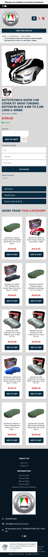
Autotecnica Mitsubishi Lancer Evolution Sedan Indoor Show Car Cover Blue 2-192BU (12, 380)
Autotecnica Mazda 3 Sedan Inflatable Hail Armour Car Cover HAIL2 (12, 426)
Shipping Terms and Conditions (24, 487)
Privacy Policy (24, 478)
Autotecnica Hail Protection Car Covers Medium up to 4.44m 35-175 (12, 333)
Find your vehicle (24, 31)
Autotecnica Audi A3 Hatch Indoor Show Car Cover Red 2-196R (36, 240)
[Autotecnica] (10, 18)
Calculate (24, 169)
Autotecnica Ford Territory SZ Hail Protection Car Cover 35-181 (36, 333)
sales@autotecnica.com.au (16, 524)
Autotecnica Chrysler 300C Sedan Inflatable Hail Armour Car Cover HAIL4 (36, 426)
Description (8, 189)
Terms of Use (24, 475)
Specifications (9, 195)
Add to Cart (11, 139)
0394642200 (11, 519)
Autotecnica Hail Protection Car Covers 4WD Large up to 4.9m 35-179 (36, 380)
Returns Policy (24, 481)
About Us (24, 463)
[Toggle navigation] (34, 18)
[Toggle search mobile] (38, 18)
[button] (24, 139)
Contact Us (24, 466)
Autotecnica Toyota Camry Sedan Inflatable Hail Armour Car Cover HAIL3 (12, 241)
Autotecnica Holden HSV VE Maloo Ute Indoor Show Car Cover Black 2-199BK (12, 287)
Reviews (7, 201)
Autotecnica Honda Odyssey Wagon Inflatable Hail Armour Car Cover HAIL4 (36, 287)
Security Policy (24, 484)
